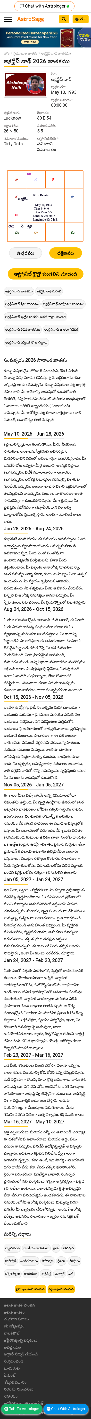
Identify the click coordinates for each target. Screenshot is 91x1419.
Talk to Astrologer (24, 1409)
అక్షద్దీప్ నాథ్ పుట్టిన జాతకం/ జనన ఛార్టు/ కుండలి (35, 317)
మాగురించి (12, 1368)
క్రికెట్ (56, 1248)
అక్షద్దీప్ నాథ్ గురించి (49, 291)
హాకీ (70, 1274)
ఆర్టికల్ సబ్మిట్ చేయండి (21, 1354)
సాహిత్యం (48, 1261)
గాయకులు (30, 1274)
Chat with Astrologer (42, 6)
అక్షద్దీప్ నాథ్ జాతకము (19, 291)
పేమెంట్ (9, 1375)
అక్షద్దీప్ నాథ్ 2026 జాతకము (22, 329)
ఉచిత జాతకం (14, 1312)
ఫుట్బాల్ (60, 1274)
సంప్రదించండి (13, 1361)
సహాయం (10, 1396)
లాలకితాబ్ (11, 1333)
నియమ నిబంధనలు (18, 1389)
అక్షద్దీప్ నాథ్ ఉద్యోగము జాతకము (63, 304)
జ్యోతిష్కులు (12, 1274)
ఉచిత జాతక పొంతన (19, 1305)
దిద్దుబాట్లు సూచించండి (61, 1289)
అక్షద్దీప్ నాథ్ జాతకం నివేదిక (61, 329)
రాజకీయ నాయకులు (36, 1248)
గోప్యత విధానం (15, 1382)
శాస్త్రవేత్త (46, 1274)
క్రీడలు (61, 1261)
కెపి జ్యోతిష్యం (14, 1326)
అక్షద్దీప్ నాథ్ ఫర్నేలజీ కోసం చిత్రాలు (26, 342)
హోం (6, 53)
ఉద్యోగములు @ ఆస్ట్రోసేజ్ (23, 1403)
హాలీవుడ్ (68, 1248)
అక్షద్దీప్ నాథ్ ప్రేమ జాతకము (22, 304)
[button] (7, 37)
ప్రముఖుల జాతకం (25, 53)
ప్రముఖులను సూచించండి (30, 1289)
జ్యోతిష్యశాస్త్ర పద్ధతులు (21, 1340)
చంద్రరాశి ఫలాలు (16, 1319)
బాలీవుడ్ (11, 1261)
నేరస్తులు (74, 1261)
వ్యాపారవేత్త (12, 1248)
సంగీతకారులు (29, 1261)
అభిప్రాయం (12, 1347)
